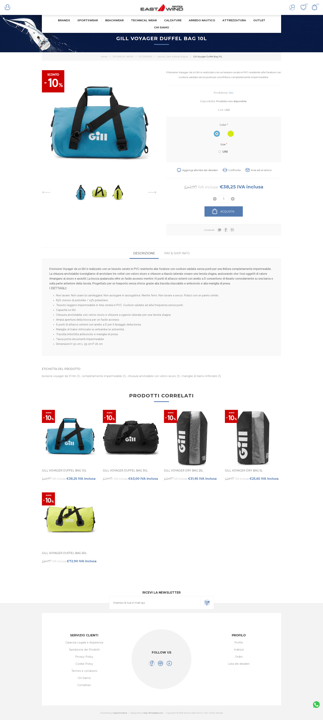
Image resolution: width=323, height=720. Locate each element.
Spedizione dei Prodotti (84, 649)
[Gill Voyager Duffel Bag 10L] (70, 438)
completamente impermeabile (102, 376)
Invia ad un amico (261, 170)
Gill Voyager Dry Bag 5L (244, 470)
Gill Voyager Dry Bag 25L (183, 470)
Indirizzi (239, 649)
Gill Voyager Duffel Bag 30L (125, 470)
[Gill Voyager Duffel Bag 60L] (70, 520)
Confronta (234, 170)
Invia (207, 602)
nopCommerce (120, 713)
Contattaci (84, 685)
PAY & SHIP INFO (177, 253)
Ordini (239, 656)
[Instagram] (160, 663)
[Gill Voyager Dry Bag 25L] (192, 438)
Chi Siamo (84, 678)
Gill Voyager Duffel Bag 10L (64, 470)
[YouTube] (169, 663)
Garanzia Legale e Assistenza (84, 642)
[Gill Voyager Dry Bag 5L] (253, 438)
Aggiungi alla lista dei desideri (200, 170)
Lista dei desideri (239, 663)
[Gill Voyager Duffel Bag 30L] (131, 438)
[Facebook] (151, 663)
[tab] (144, 253)
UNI (225, 151)
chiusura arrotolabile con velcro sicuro (152, 376)
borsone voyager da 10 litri (59, 376)
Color (223, 124)
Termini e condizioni (84, 671)
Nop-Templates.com (153, 713)
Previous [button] (46, 192)
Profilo (238, 642)
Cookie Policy (84, 663)
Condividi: (209, 230)
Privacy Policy (84, 656)
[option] (80, 192)
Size (223, 144)
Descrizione (144, 253)
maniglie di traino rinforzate (200, 376)
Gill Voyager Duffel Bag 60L (64, 553)
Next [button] (152, 192)
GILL (231, 92)
